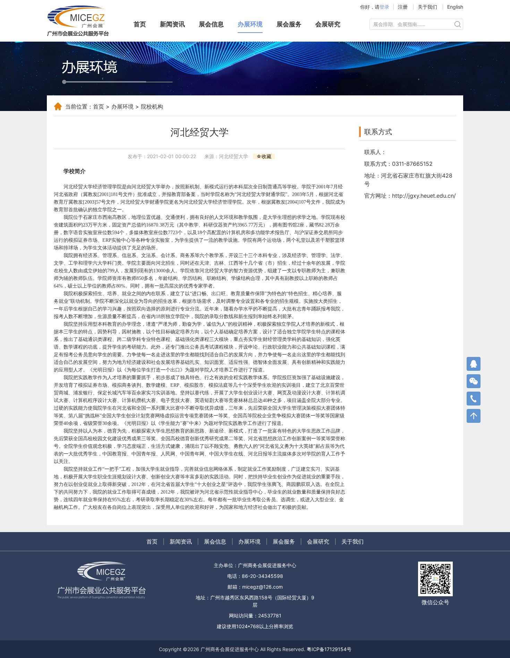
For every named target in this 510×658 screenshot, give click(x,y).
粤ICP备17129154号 (329, 649)
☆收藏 (263, 156)
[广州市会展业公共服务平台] (81, 20)
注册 (403, 7)
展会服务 (289, 24)
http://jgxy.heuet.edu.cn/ (424, 195)
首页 (140, 24)
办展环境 (250, 24)
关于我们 (427, 7)
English (455, 7)
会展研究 (327, 24)
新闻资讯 (172, 24)
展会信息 (211, 24)
